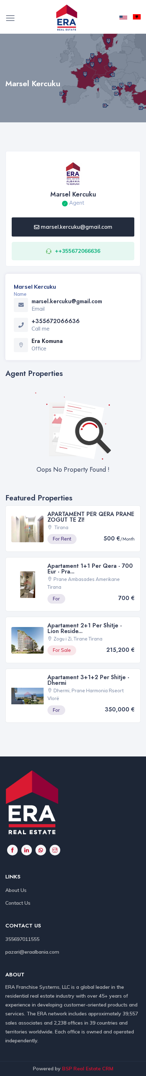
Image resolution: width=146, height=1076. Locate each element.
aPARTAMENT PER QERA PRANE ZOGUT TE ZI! (90, 517)
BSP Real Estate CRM (87, 1068)
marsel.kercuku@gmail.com (76, 226)
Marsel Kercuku (73, 194)
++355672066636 (77, 251)
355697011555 (22, 939)
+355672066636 (56, 321)
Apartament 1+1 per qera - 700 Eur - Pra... (90, 569)
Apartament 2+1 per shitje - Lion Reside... (84, 628)
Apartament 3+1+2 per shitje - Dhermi (88, 680)
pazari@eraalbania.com (32, 952)
